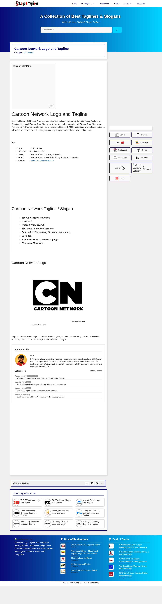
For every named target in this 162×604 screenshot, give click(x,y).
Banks (116, 3)
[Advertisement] (33, 85)
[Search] (117, 30)
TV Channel (29, 53)
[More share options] (102, 483)
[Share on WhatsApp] (97, 483)
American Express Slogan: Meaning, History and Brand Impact (40, 378)
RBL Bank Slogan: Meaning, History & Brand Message (37, 391)
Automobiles (104, 3)
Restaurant (141, 3)
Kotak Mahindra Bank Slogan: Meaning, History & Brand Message (41, 384)
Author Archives (96, 371)
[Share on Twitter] (92, 483)
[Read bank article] (129, 547)
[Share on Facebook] (87, 483)
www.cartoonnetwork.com (42, 160)
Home (74, 3)
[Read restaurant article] (81, 547)
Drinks (126, 3)
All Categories (86, 3)
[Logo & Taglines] (26, 3)
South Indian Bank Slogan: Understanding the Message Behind (40, 397)
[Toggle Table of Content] (50, 106)
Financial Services (32, 376)
